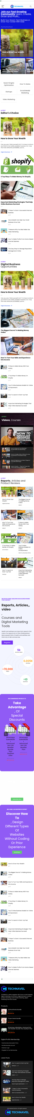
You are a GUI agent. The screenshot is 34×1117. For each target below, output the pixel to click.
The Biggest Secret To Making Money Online (24, 500)
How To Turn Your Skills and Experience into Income (8, 524)
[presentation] (6, 734)
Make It (20, 505)
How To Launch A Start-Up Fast (18, 395)
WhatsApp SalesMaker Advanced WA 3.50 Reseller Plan (10, 743)
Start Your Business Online (25, 553)
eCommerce (5, 549)
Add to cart (10, 762)
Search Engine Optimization (18, 1084)
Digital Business (6, 152)
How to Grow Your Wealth (13, 138)
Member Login (5, 1048)
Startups (4, 574)
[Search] (30, 6)
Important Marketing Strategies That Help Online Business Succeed (17, 203)
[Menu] (3, 6)
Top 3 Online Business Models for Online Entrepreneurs (25, 548)
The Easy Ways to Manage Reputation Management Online (20, 1080)
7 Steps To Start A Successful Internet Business (20, 1089)
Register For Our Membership (9, 1050)
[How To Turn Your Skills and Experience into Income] (9, 511)
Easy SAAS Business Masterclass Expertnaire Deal (23, 742)
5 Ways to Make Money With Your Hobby (24, 524)
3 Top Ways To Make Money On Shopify (16, 177)
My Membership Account (8, 1045)
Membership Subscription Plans (10, 1043)
